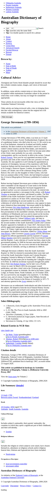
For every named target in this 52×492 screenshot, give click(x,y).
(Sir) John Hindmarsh (21, 207)
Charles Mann (42, 231)
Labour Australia (12, 12)
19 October (5, 407)
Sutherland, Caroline (14, 343)
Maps (8, 72)
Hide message (7, 117)
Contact (9, 41)
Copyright (5, 486)
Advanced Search (12, 48)
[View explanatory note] (3, 419)
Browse (9, 52)
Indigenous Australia (14, 7)
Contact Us (37, 486)
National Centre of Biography (27, 475)
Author (8, 70)
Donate (8, 54)
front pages (12, 377)
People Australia (12, 5)
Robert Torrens (6, 157)
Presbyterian (10, 454)
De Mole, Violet (12, 335)
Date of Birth (11, 66)
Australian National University (12, 477)
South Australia (15, 409)
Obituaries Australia (13, 3)
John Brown (5, 234)
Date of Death (11, 68)
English (9, 432)
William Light (29, 218)
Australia (24, 409)
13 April (4, 395)
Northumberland (25, 397)
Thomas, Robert (12, 339)
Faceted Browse (12, 50)
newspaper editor (12, 466)
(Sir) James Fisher (38, 220)
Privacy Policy (25, 486)
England (35, 397)
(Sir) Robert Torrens (18, 264)
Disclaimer (14, 486)
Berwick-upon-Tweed (9, 397)
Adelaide (4, 409)
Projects (9, 43)
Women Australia (12, 9)
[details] (20, 385)
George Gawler (29, 234)
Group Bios (10, 46)
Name (8, 64)
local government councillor (16, 464)
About (8, 39)
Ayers (24, 281)
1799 (10, 395)
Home (8, 37)
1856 (12, 407)
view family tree (7, 330)
